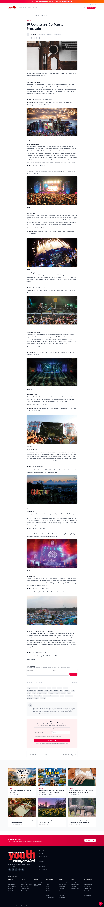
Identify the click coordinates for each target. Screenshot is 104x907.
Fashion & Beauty (63, 882)
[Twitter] (86, 4)
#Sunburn (57, 693)
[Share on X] (34, 38)
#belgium (56, 690)
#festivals (43, 698)
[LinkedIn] (90, 4)
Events (47, 895)
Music (47, 884)
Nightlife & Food (50, 897)
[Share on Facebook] (32, 38)
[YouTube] (92, 4)
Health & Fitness (62, 884)
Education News (75, 884)
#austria (59, 688)
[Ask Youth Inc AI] (101, 904)
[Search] (84, 8)
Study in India (11, 882)
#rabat (51, 695)
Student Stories (87, 888)
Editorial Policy (42, 864)
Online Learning (12, 886)
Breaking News (75, 882)
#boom (36, 698)
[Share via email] (42, 38)
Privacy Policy (42, 866)
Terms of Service (43, 869)
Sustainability (62, 897)
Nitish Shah (36, 706)
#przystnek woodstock (32, 688)
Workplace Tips (24, 890)
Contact (40, 858)
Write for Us (91, 7)
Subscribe (73, 674)
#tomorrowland (69, 695)
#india (34, 693)
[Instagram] (88, 4)
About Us (41, 853)
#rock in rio (29, 695)
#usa (61, 690)
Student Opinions (88, 884)
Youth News (74, 886)
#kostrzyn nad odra (31, 690)
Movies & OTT (49, 882)
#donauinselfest (37, 695)
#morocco (46, 695)
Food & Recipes (62, 893)
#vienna (44, 693)
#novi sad (51, 693)
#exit (69, 693)
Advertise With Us (43, 856)
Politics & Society (75, 888)
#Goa (73, 690)
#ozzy (62, 695)
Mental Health (62, 886)
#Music (54, 688)
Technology (62, 895)
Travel (32, 15)
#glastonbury (30, 698)
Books (47, 886)
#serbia (65, 688)
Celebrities (48, 890)
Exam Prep (10, 888)
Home (28, 15)
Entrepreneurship (25, 888)
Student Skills (11, 890)
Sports (47, 888)
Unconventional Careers (26, 884)
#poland (39, 693)
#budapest (67, 690)
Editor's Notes (87, 895)
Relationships (62, 888)
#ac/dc (28, 693)
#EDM (49, 688)
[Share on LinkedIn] (39, 38)
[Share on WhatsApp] (37, 38)
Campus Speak (87, 890)
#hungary (63, 693)
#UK (51, 690)
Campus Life (87, 882)
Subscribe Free (67, 1)
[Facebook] (95, 4)
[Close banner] (102, 1)
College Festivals (88, 893)
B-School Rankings (38, 882)
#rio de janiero (42, 688)
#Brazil (46, 690)
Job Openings (24, 886)
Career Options (24, 882)
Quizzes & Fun (49, 893)
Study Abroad (11, 884)
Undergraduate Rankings (37, 885)
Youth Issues (87, 886)
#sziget (56, 695)
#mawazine (40, 690)
